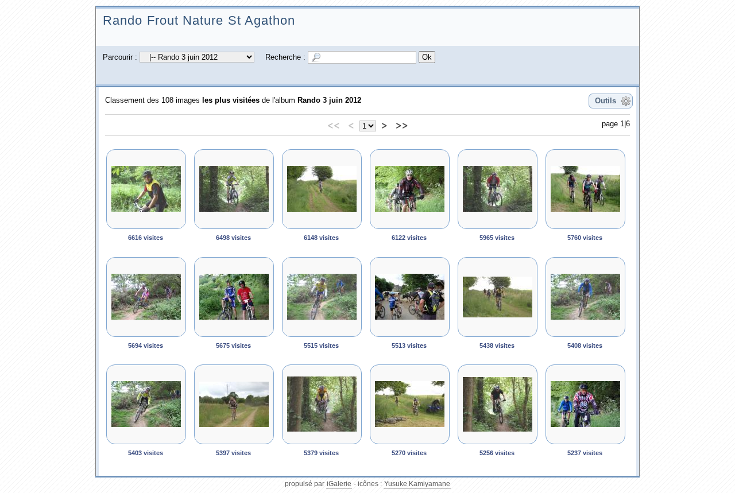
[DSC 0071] (234, 297)
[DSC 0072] (497, 297)
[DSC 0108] (497, 404)
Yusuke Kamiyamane (417, 483)
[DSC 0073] (585, 189)
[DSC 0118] (146, 404)
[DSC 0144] (146, 297)
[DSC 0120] (585, 297)
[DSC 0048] (409, 404)
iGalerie (339, 483)
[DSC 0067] (322, 189)
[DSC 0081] (234, 404)
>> (402, 125)
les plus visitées (231, 100)
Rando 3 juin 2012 (329, 100)
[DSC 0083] (409, 297)
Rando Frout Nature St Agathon (199, 20)
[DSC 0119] (322, 297)
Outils (605, 100)
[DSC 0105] (322, 404)
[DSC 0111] (234, 189)
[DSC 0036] (585, 404)
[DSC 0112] (497, 189)
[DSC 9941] (409, 189)
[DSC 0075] (146, 189)
